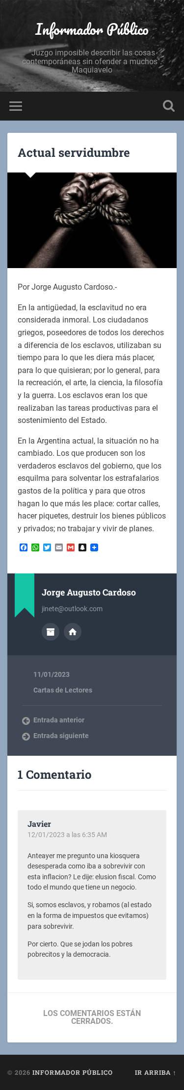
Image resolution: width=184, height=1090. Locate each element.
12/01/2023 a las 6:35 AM (67, 835)
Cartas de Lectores (62, 690)
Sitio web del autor (72, 632)
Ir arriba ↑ (156, 1072)
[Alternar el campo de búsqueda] (169, 106)
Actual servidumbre (74, 152)
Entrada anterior (58, 720)
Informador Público (92, 29)
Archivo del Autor (50, 632)
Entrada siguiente (61, 736)
